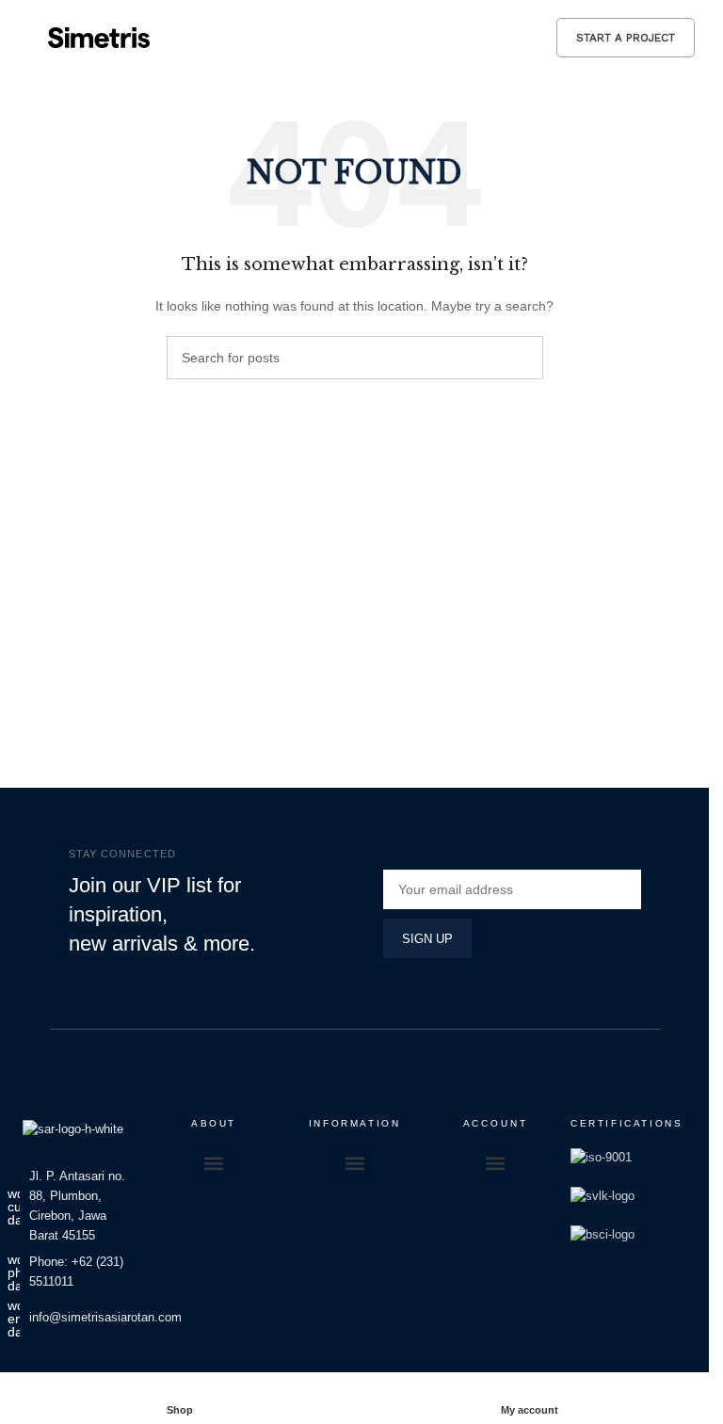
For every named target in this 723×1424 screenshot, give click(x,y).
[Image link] (73, 1128)
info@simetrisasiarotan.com (105, 1317)
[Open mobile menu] (22, 37)
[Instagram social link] (61, 1370)
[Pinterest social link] (83, 1370)
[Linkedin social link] (106, 1370)
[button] (213, 1163)
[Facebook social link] (38, 1370)
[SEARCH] (521, 357)
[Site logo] (99, 36)
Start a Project (625, 37)
